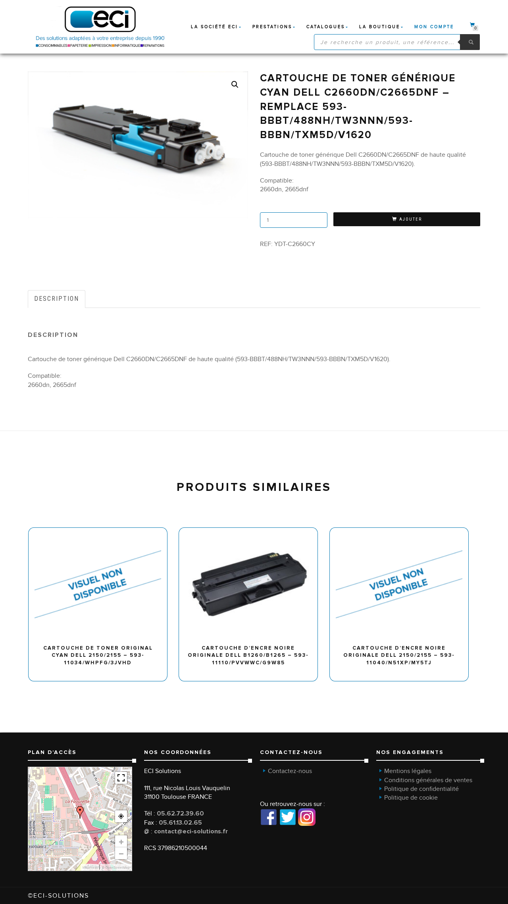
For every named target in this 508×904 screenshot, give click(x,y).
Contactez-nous (290, 771)
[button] (235, 84)
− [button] (121, 853)
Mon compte (434, 26)
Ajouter (410, 219)
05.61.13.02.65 (180, 823)
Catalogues (325, 26)
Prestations (272, 26)
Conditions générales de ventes (428, 780)
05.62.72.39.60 (180, 813)
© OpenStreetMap (116, 867)
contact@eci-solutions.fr (191, 831)
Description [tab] (56, 298)
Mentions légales (407, 771)
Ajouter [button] (101, 530)
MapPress (90, 867)
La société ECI (214, 26)
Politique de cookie (411, 798)
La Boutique (379, 26)
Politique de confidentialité (421, 789)
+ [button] (121, 841)
